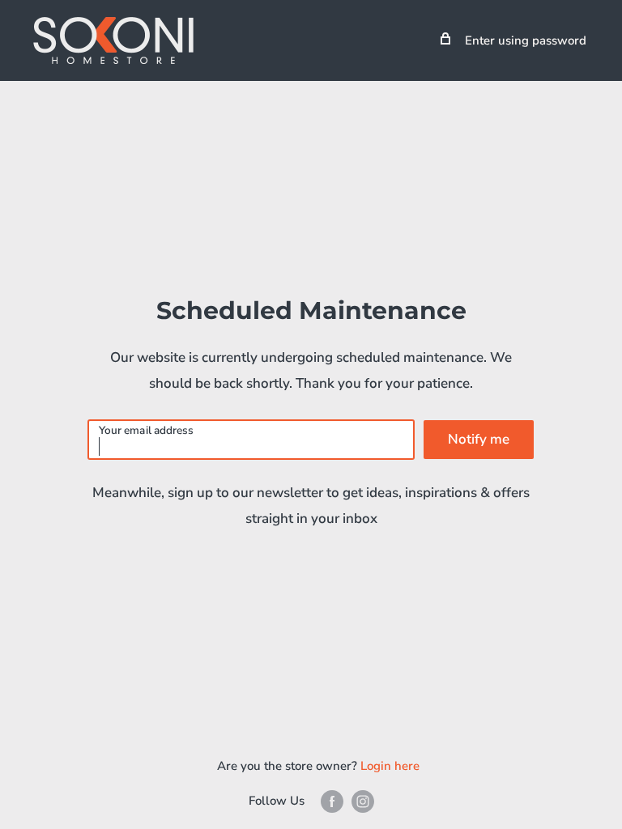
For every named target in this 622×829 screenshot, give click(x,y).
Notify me (478, 439)
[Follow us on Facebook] (332, 801)
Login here (390, 766)
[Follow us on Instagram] (362, 801)
